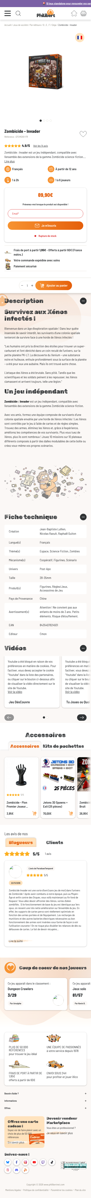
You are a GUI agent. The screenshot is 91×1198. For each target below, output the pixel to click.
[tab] (25, 746)
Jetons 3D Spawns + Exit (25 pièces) (55, 804)
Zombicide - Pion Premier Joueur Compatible (17, 804)
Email (15, 213)
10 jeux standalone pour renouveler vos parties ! (61, 3)
